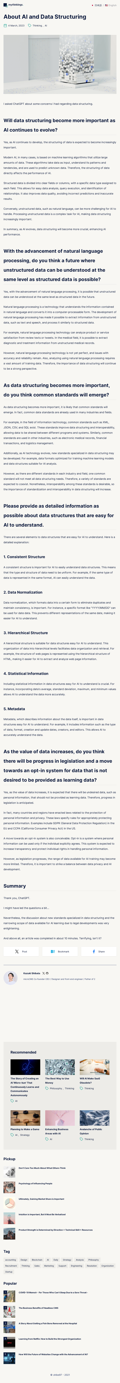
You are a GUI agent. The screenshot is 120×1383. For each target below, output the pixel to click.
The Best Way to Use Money (57, 1080)
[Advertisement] (60, 1015)
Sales (37, 1266)
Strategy (25, 1134)
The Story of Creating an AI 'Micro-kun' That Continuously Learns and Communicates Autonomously (25, 1087)
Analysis (80, 1260)
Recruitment (11, 1266)
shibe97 (57, 1374)
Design (24, 1260)
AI (46, 25)
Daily (56, 1260)
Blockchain (37, 1260)
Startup (8, 1271)
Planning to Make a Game (25, 1129)
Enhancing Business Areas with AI (56, 1131)
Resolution (92, 1266)
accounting (10, 1260)
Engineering (76, 1266)
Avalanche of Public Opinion (91, 1131)
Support (62, 1266)
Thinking (37, 25)
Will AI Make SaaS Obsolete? (90, 1080)
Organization (107, 1266)
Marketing (49, 1266)
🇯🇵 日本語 (96, 5)
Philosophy (56, 1088)
